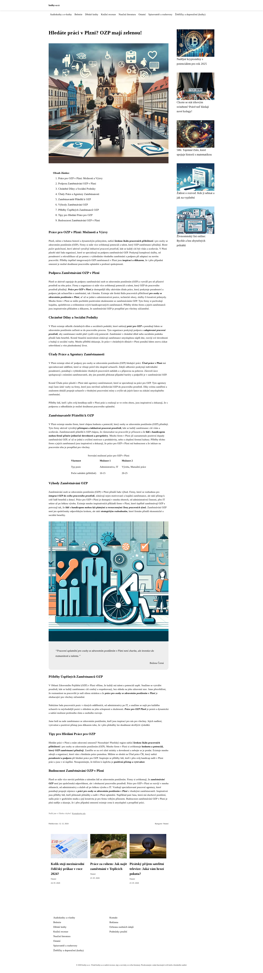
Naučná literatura (127, 14)
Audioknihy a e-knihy (61, 14)
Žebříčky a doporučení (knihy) (190, 14)
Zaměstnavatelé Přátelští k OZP (74, 199)
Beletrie (78, 14)
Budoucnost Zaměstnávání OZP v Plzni (79, 220)
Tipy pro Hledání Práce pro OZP (75, 215)
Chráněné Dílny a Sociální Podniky (77, 188)
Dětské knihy (91, 14)
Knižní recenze (108, 14)
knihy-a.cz (54, 5)
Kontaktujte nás (78, 813)
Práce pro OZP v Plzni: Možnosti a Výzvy (80, 178)
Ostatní (142, 14)
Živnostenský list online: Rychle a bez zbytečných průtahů (191, 241)
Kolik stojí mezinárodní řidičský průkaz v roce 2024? (67, 869)
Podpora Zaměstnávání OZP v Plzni (77, 183)
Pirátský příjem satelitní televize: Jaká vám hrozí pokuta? (147, 869)
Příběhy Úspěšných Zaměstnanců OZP (78, 209)
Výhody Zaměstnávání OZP (73, 204)
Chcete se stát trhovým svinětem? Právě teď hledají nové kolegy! (193, 107)
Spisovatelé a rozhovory (160, 14)
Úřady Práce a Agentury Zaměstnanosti (78, 194)
